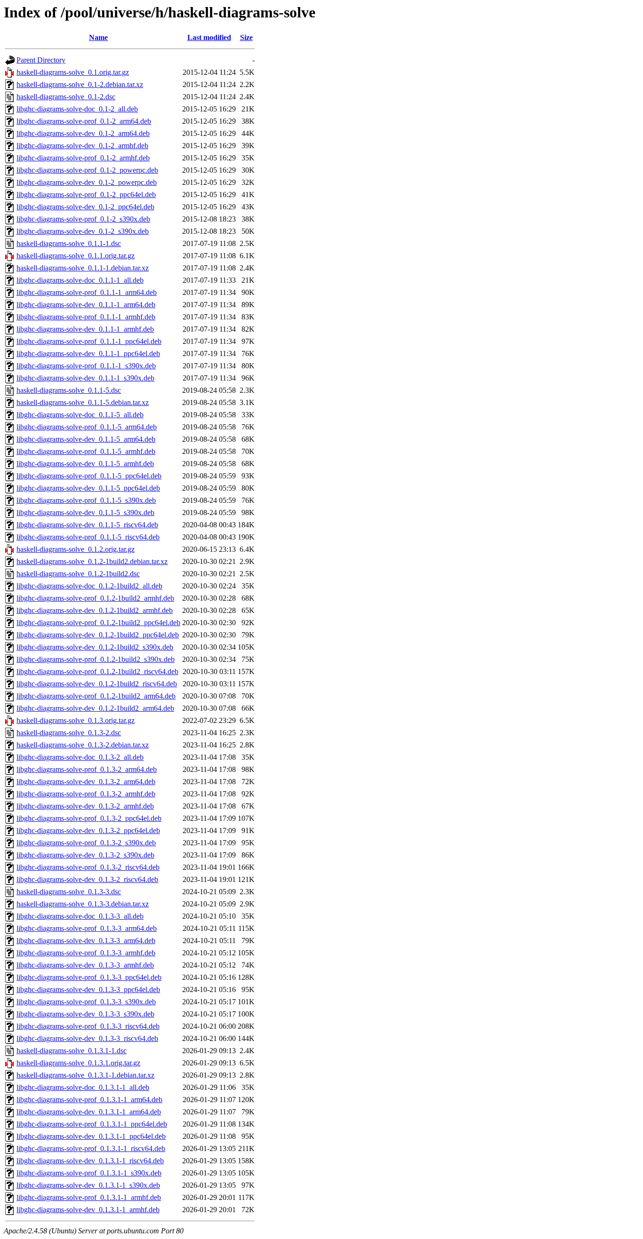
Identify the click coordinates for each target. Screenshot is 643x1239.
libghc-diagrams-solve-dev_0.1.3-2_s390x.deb (85, 855)
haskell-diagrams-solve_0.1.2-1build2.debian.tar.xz (92, 561)
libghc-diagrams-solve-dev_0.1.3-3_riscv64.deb (87, 1038)
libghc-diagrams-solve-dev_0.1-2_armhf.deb (82, 146)
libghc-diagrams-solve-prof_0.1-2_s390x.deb (83, 219)
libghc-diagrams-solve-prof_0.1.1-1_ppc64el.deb (88, 341)
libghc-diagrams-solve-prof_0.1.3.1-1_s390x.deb (88, 1173)
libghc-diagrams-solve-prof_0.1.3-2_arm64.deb (86, 769)
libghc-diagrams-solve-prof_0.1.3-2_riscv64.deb (88, 867)
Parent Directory (40, 60)
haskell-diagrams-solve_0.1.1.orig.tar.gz (75, 256)
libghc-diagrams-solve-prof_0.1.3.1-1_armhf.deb (88, 1197)
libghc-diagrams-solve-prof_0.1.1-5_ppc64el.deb (88, 476)
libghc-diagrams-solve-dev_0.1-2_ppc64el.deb (85, 207)
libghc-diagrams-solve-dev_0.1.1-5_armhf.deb (85, 464)
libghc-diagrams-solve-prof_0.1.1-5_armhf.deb (85, 451)
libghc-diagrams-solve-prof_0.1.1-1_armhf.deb (85, 317)
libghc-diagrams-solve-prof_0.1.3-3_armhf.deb (85, 953)
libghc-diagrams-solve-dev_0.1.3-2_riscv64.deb (87, 879)
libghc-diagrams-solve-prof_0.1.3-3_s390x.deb (86, 1002)
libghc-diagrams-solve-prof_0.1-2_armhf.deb (83, 158)
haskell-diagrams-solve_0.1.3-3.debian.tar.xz (82, 904)
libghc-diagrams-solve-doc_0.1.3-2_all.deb (80, 757)
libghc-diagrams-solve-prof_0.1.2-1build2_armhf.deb (95, 598)
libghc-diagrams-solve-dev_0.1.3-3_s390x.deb (85, 1014)
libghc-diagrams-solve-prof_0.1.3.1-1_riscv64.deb (90, 1148)
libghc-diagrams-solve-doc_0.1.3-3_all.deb (80, 916)
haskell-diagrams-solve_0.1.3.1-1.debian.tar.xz (85, 1075)
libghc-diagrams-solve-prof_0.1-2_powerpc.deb (87, 170)
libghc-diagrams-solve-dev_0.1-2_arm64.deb (83, 133)
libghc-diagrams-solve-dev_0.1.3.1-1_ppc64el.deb (91, 1136)
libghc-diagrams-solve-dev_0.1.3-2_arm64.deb (85, 782)
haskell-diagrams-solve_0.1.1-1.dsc (68, 243)
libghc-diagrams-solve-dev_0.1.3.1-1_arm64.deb (88, 1112)
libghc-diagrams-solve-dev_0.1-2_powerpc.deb (86, 182)
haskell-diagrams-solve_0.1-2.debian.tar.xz (79, 84)
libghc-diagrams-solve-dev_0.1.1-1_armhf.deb (85, 329)
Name (98, 37)
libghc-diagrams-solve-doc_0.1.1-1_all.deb (80, 280)
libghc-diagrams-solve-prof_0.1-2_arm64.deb (83, 121)
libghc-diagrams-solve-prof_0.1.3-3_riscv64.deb (88, 1026)
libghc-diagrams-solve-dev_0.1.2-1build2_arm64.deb (95, 708)
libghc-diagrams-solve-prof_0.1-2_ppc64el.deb (86, 195)
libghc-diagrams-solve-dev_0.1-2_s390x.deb (82, 231)
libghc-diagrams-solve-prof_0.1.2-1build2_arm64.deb (96, 696)
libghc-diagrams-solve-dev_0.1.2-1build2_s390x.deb (94, 647)
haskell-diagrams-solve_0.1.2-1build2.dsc (78, 574)
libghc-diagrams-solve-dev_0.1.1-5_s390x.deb (85, 512)
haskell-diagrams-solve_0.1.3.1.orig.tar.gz (78, 1063)
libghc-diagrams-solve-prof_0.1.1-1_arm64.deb (86, 292)
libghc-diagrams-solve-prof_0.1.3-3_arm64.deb (86, 928)
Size (246, 37)
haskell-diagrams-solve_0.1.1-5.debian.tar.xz (82, 402)
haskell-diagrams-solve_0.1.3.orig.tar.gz (75, 720)
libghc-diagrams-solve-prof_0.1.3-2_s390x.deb (86, 843)
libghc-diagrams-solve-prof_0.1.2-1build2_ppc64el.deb (98, 623)
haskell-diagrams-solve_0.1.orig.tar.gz (72, 72)
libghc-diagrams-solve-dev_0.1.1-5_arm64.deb (85, 439)
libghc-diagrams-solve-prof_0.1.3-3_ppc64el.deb (88, 977)
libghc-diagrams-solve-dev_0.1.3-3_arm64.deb (85, 941)
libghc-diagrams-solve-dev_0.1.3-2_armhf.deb (85, 806)
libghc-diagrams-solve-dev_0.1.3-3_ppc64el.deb (88, 989)
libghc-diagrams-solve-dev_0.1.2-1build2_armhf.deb (94, 610)
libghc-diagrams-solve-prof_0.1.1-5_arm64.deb (86, 427)
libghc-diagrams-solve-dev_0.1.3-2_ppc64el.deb (88, 830)
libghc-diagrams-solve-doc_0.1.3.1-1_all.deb (82, 1087)
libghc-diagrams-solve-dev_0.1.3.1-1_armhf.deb (88, 1210)
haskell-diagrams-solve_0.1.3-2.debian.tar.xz (82, 745)
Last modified (209, 37)
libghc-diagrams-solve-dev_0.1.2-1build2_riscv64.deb (96, 684)
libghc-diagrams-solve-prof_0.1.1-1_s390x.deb (86, 366)
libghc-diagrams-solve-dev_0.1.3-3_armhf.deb (85, 965)
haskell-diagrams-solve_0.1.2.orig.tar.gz (75, 549)
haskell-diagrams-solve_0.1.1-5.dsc (68, 390)
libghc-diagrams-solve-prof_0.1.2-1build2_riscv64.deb (97, 671)
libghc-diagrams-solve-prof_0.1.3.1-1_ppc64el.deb (91, 1124)
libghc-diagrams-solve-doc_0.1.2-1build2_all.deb (89, 586)
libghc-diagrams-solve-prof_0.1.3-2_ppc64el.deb (88, 818)
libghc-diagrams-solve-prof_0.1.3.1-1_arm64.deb (89, 1100)
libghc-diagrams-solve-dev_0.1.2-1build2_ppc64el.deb (97, 635)
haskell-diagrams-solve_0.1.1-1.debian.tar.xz (82, 268)
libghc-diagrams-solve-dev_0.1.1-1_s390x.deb (85, 378)
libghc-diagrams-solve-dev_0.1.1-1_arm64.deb (85, 305)
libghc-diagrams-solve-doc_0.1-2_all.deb (77, 109)
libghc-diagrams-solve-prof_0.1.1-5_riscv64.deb (88, 537)
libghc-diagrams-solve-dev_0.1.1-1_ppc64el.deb (88, 353)
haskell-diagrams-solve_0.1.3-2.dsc (68, 733)
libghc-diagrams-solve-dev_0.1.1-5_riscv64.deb (87, 525)
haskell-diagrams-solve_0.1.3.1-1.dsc (71, 1051)
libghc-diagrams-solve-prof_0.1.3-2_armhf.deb (85, 794)
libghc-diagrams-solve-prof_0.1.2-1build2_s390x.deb (95, 659)
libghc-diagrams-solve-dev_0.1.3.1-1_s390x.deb (88, 1185)
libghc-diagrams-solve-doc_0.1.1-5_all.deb (80, 415)
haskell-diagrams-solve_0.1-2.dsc (65, 97)
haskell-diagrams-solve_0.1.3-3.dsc (68, 892)
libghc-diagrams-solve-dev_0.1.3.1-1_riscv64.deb (90, 1161)
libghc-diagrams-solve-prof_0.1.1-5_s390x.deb (86, 500)
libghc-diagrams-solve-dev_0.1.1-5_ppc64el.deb (88, 488)
